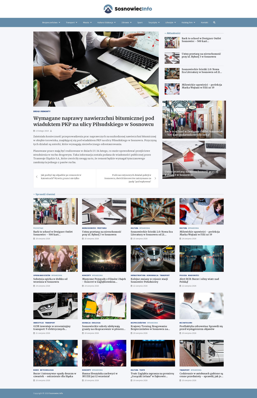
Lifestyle (169, 22)
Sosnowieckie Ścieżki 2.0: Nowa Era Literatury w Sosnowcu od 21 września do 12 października (201, 72)
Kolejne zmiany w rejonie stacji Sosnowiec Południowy (149, 280)
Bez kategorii (186, 323)
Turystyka (152, 22)
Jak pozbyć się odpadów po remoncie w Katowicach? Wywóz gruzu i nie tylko (61, 177)
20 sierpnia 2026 (91, 333)
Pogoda (183, 275)
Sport (139, 22)
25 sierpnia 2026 (91, 238)
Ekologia (96, 323)
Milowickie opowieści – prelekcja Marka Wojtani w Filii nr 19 (202, 86)
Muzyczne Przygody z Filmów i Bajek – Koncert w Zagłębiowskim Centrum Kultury (104, 282)
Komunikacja (152, 275)
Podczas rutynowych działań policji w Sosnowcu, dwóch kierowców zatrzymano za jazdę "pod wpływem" (127, 178)
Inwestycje (38, 323)
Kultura (134, 228)
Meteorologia (47, 370)
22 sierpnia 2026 (140, 285)
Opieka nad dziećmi (41, 275)
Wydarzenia (144, 228)
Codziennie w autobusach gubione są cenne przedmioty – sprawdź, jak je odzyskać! (201, 376)
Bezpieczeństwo (50, 22)
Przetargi (102, 228)
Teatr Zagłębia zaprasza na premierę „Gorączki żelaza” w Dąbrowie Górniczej (152, 376)
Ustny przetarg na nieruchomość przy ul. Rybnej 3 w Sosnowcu (201, 55)
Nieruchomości (89, 228)
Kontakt (204, 22)
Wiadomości (193, 275)
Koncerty (86, 275)
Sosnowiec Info (56, 393)
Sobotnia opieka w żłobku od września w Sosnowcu (50, 280)
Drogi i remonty (41, 111)
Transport (70, 22)
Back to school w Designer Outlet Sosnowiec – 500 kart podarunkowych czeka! (201, 41)
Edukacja (86, 323)
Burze (36, 370)
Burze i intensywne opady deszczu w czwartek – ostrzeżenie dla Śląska (54, 375)
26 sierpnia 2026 (43, 238)
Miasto (86, 22)
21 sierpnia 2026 (43, 333)
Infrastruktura (138, 275)
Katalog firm (187, 22)
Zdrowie (125, 22)
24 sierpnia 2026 (189, 238)
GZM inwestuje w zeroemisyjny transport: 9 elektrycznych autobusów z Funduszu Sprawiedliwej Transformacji (55, 330)
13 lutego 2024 (42, 130)
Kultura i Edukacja (105, 22)
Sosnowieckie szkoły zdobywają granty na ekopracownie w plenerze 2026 (103, 329)
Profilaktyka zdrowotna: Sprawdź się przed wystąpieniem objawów (201, 328)
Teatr (142, 370)
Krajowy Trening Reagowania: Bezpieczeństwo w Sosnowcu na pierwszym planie (149, 329)
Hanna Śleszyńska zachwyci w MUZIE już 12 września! (99, 375)
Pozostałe (38, 228)
